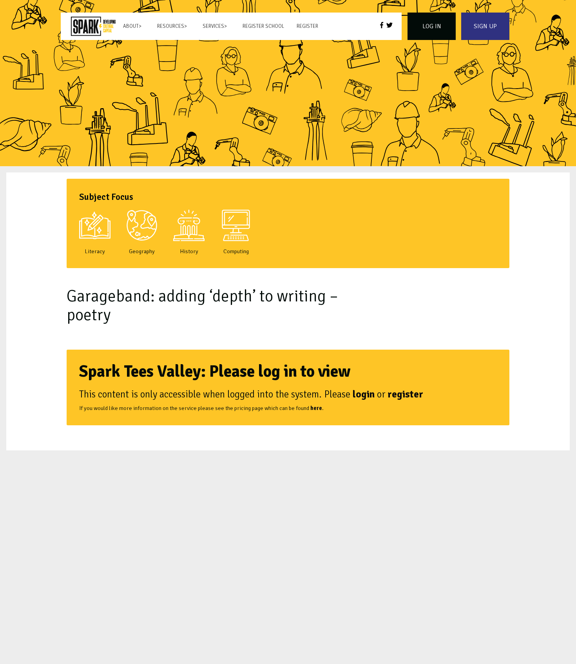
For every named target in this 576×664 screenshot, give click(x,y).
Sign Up (485, 26)
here (316, 408)
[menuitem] (93, 26)
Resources (170, 26)
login (364, 394)
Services (213, 26)
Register (307, 26)
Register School (263, 26)
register (405, 394)
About (131, 26)
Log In (431, 26)
